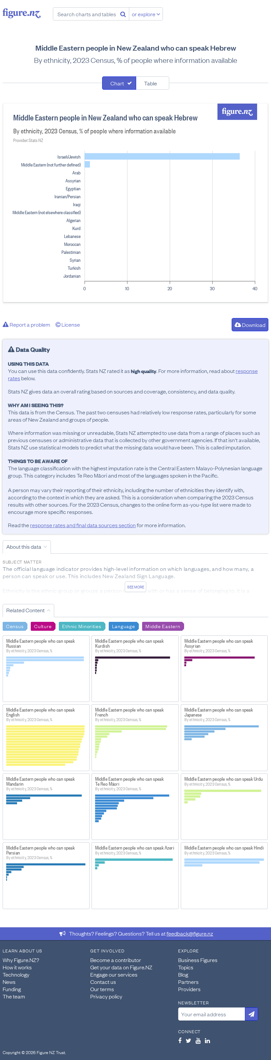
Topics (185, 967)
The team (14, 996)
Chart (117, 83)
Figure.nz (22, 13)
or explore (144, 14)
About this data (23, 546)
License (70, 324)
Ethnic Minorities (81, 625)
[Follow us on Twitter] (188, 1040)
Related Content (25, 610)
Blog (183, 974)
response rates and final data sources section (83, 525)
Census (14, 625)
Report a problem (29, 324)
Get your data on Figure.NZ (121, 967)
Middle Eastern (162, 625)
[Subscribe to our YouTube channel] (198, 1040)
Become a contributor (115, 959)
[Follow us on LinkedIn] (207, 1040)
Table (150, 83)
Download (253, 324)
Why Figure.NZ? (21, 959)
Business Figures (197, 959)
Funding (12, 988)
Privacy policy (106, 996)
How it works (17, 967)
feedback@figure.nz (190, 933)
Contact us (103, 981)
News (9, 981)
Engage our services (113, 974)
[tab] (119, 83)
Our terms (102, 988)
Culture (43, 625)
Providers (189, 988)
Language (123, 625)
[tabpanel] (135, 203)
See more (135, 587)
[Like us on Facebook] (179, 1040)
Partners (188, 981)
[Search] (123, 14)
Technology (16, 974)
